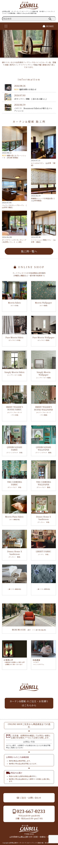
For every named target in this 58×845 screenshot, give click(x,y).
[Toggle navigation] (6, 26)
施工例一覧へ (29, 251)
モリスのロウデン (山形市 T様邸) (43, 164)
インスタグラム (39, 664)
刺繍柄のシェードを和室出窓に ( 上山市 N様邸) (43, 199)
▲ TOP (48, 789)
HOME (49, 26)
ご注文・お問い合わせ (30, 797)
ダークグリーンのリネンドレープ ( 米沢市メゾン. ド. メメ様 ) (15, 241)
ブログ (36, 662)
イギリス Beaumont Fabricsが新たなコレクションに (33, 109)
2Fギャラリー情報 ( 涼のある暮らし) (30, 99)
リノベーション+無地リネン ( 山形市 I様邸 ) (43, 241)
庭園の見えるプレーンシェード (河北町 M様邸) (14, 156)
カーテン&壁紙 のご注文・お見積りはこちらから (29, 703)
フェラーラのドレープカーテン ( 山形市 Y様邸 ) (14, 206)
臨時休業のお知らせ (27, 89)
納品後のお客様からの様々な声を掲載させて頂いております (15, 663)
